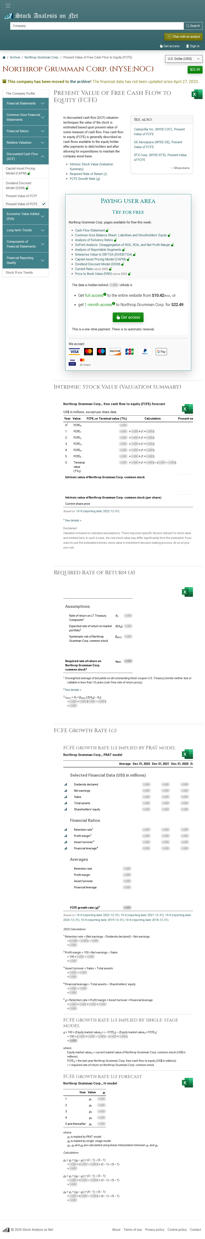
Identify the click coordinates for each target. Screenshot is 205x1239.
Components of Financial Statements (21, 244)
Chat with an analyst (184, 37)
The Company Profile (20, 93)
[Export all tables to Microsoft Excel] (197, 94)
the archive (80, 81)
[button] (65, 784)
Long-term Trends (19, 230)
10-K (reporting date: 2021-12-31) (142, 915)
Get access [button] (130, 317)
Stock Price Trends (19, 272)
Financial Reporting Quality (20, 260)
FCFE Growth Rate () (85, 179)
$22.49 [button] (195, 70)
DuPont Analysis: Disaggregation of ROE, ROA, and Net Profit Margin (123, 245)
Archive (15, 57)
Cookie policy (177, 1230)
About (116, 1230)
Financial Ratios (18, 131)
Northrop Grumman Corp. (41, 57)
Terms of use (133, 1230)
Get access (171, 46)
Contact (195, 1230)
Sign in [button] (194, 46)
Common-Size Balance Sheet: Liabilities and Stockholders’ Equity (121, 235)
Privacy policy (154, 1230)
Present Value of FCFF (21, 196)
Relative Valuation (19, 142)
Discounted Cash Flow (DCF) (22, 156)
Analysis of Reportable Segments (98, 250)
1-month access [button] (98, 304)
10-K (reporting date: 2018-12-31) (146, 920)
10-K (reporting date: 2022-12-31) (97, 511)
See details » (73, 520)
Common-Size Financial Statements (23, 117)
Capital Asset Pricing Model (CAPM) (20, 171)
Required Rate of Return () (88, 174)
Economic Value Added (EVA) (23, 216)
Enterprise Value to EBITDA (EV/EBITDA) (104, 254)
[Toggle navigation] (8, 6)
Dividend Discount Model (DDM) (18, 185)
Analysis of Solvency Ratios (94, 240)
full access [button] (94, 295)
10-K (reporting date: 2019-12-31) (102, 920)
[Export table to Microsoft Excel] (187, 409)
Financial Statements (21, 103)
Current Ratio (91, 269)
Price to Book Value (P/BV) (101, 274)
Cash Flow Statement (90, 230)
